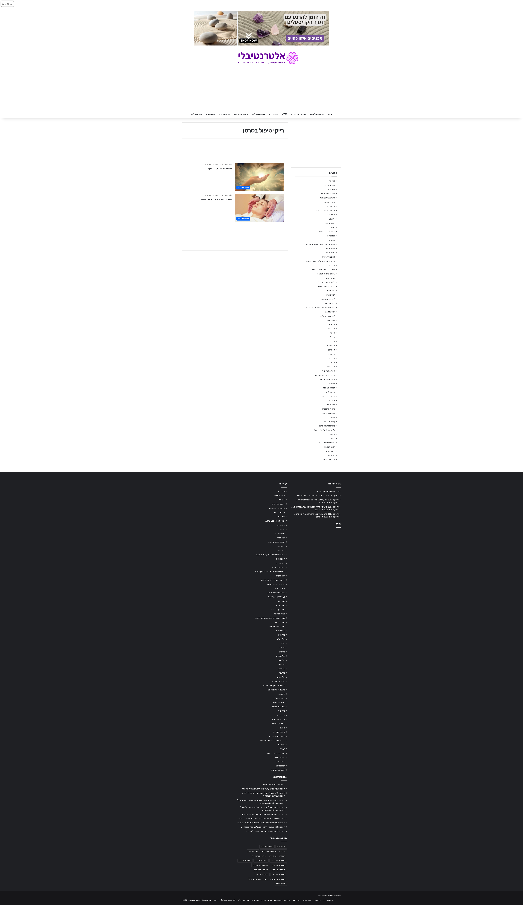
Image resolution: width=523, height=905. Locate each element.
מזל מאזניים (331, 345)
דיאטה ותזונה (330, 223)
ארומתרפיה (331, 215)
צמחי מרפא (331, 405)
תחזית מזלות (280, 884)
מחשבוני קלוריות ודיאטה (326, 379)
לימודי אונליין (330, 295)
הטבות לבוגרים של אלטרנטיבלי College (320, 261)
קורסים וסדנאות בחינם (327, 426)
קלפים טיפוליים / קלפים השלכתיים (322, 430)
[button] (7, 4)
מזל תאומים (331, 367)
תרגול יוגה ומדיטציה (328, 459)
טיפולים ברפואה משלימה (326, 274)
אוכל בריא (331, 181)
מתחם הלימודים (241, 114)
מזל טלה (332, 341)
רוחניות (332, 438)
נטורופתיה (317, 900)
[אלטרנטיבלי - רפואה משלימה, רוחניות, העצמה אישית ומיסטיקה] (261, 58)
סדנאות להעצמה (329, 392)
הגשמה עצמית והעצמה (327, 231)
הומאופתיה (331, 236)
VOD (285, 114)
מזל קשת (332, 358)
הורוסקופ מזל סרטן (278, 870)
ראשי (330, 114)
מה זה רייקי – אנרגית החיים (216, 199)
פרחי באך (331, 400)
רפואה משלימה (317, 114)
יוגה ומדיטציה (330, 278)
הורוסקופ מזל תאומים (277, 879)
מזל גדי (332, 333)
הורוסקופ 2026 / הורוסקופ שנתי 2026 (320, 244)
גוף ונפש (332, 219)
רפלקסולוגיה (330, 455)
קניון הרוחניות (224, 114)
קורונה (333, 417)
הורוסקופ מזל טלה (278, 865)
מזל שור (332, 362)
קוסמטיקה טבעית (328, 413)
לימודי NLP (331, 291)
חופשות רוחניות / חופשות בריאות (323, 269)
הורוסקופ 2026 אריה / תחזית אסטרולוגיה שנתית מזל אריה (263, 814)
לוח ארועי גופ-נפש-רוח (326, 286)
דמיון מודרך (331, 227)
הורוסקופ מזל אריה (259, 856)
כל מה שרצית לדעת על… (326, 282)
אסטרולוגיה (331, 206)
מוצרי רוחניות (330, 320)
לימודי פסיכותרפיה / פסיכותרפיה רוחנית (320, 307)
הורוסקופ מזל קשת (278, 874)
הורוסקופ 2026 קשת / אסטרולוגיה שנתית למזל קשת (265, 831)
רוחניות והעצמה (299, 114)
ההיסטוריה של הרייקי (220, 168)
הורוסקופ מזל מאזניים (260, 865)
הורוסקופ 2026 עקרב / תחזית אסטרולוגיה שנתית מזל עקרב (263, 827)
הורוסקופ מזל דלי (245, 861)
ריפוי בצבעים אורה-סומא (326, 443)
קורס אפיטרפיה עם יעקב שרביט (328, 491)
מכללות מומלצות (329, 388)
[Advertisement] (316, 551)
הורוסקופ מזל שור (262, 874)
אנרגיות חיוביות (329, 202)
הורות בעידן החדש (328, 257)
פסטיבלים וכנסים (329, 396)
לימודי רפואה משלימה (327, 316)
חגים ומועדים (330, 265)
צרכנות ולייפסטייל (328, 409)
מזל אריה (332, 324)
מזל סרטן (331, 350)
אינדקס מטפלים (258, 114)
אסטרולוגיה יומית (267, 847)
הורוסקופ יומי (330, 248)
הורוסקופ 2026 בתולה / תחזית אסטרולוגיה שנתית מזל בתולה (262, 818)
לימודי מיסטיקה (329, 303)
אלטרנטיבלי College (327, 198)
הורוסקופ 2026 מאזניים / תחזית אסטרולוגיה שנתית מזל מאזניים (261, 823)
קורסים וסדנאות (329, 421)
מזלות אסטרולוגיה (328, 371)
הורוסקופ (211, 114)
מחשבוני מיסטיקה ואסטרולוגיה (324, 375)
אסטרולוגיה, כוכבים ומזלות (325, 210)
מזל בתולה (331, 329)
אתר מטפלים (196, 114)
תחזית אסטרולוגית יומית (257, 879)
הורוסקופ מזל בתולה (278, 861)
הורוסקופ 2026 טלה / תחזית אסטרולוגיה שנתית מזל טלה (318, 495)
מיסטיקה (274, 114)
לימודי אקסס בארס (328, 299)
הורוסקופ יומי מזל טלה (277, 856)
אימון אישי (331, 189)
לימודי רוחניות (330, 312)
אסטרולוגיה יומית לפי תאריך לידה (273, 851)
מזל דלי (332, 337)
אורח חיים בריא (330, 185)
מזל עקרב (331, 354)
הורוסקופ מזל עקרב (261, 870)
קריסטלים (331, 434)
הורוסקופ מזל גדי (261, 861)
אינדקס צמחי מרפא (328, 193)
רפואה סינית (330, 451)
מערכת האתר (225, 164)
